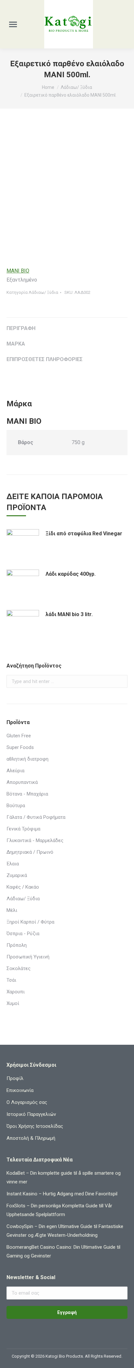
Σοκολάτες (19, 968)
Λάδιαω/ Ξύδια (43, 292)
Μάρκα (16, 344)
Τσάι (11, 980)
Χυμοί (13, 1003)
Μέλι (12, 910)
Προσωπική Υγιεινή (28, 957)
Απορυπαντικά (22, 782)
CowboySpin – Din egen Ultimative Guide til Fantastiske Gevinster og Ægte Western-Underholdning (65, 1231)
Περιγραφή (21, 328)
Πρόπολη (17, 945)
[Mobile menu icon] (13, 24)
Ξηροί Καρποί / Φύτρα (30, 922)
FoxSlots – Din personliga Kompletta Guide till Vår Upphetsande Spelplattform (59, 1210)
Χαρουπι (16, 992)
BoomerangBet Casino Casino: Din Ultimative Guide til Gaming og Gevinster (63, 1251)
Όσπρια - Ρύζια (23, 933)
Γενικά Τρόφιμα (23, 829)
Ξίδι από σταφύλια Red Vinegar (84, 533)
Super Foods (20, 747)
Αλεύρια (15, 771)
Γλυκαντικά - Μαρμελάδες (35, 840)
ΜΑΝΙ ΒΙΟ (18, 271)
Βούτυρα (16, 805)
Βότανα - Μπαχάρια (27, 794)
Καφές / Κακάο (23, 887)
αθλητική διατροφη (27, 759)
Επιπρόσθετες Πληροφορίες (45, 359)
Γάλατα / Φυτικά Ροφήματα (36, 817)
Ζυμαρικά (17, 875)
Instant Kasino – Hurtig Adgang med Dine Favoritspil (62, 1194)
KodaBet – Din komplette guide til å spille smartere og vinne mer (64, 1177)
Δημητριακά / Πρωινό (30, 852)
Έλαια (13, 864)
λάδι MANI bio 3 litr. (69, 614)
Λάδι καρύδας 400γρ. (71, 574)
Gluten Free (19, 736)
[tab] (67, 325)
